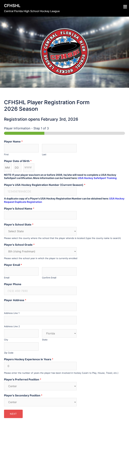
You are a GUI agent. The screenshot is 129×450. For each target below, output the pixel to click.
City (6, 339)
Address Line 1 (11, 313)
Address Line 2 (12, 326)
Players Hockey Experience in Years (28, 359)
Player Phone (12, 284)
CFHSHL (12, 5)
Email (6, 277)
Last (44, 154)
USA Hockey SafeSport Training (97, 178)
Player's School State (18, 224)
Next (13, 413)
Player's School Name (19, 208)
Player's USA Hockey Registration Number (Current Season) (44, 185)
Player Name (13, 141)
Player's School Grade (19, 244)
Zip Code (8, 352)
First (6, 154)
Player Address (15, 300)
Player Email (13, 265)
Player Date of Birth (18, 161)
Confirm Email (49, 277)
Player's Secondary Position (23, 395)
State (45, 339)
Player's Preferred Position (22, 379)
